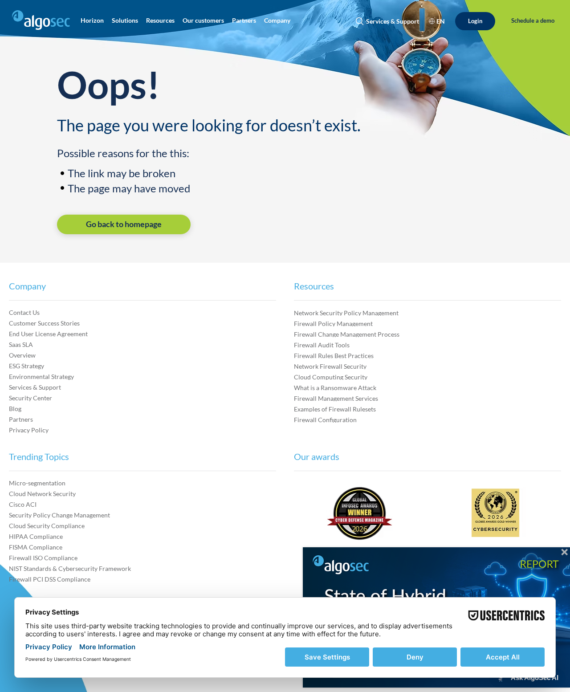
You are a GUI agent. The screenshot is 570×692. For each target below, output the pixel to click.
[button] (92, 20)
